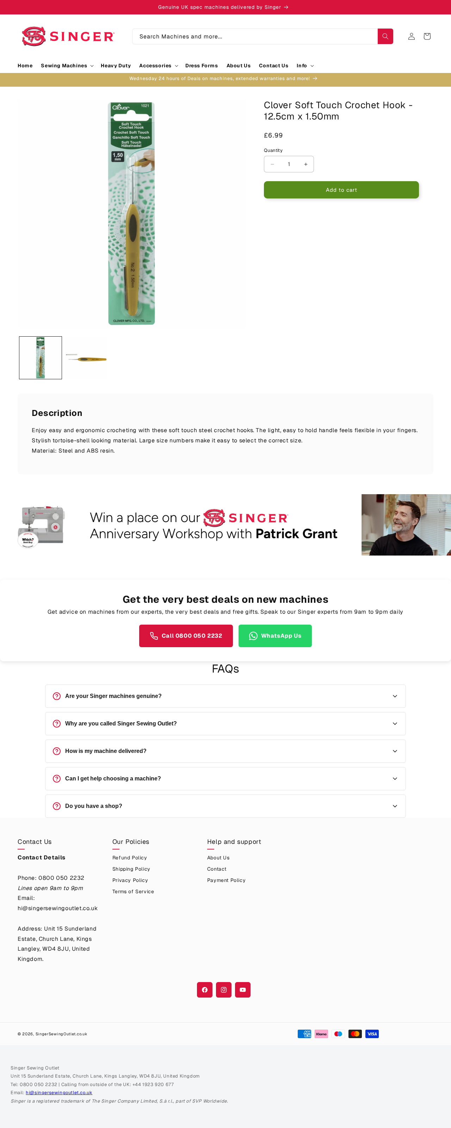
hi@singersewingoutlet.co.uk (59, 1093)
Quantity (273, 150)
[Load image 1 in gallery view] (40, 358)
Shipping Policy (131, 869)
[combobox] (262, 36)
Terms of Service (133, 891)
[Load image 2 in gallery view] (86, 358)
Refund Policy (129, 857)
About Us (218, 857)
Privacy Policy (130, 880)
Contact (217, 869)
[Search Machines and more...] (385, 36)
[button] (67, 65)
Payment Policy (226, 880)
